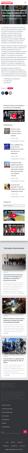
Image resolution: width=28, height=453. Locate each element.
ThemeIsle (20, 449)
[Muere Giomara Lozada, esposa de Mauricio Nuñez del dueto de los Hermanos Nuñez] (14, 305)
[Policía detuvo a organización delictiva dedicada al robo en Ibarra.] (14, 345)
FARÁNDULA (6, 446)
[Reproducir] (5, 120)
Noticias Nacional (7, 408)
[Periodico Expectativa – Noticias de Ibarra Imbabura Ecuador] (7, 2)
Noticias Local (6, 405)
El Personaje (6, 426)
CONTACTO (22, 446)
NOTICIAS (13, 442)
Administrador (15, 141)
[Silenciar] (20, 120)
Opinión (4, 423)
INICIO (7, 442)
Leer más (21, 293)
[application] (14, 116)
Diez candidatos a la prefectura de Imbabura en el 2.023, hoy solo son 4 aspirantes (17, 149)
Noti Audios (5, 416)
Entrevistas (5, 419)
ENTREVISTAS (14, 446)
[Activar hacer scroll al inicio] (25, 450)
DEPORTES (20, 442)
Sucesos (10, 88)
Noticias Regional (7, 412)
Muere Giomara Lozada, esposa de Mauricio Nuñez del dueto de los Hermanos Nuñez (13, 320)
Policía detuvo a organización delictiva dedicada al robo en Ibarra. (13, 360)
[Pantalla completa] (22, 120)
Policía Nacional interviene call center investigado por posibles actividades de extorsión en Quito (13, 277)
